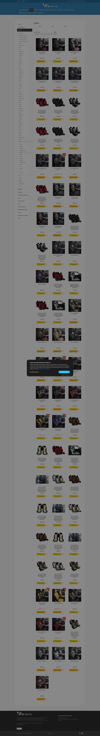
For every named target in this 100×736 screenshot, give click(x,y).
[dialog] (50, 368)
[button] (34, 372)
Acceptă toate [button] (64, 372)
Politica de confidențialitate (44, 368)
